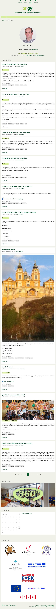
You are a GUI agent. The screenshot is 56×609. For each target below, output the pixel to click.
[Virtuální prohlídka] (28, 495)
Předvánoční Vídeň (7, 367)
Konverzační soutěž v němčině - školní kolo (14, 64)
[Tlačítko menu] (2, 17)
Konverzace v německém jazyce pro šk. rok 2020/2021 (17, 186)
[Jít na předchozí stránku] (15, 474)
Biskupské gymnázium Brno (37, 606)
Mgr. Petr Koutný (20, 66)
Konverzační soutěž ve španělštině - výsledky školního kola (19, 212)
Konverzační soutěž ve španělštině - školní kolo (15, 94)
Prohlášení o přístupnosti (41, 605)
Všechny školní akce (27, 513)
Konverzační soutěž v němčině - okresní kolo (14, 158)
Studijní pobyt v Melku (8, 249)
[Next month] (19, 514)
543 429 (29, 55)
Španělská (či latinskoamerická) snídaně (13, 395)
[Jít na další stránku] (40, 474)
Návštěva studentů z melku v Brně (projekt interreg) (17, 443)
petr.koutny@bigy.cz (39, 55)
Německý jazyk (34, 49)
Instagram (13, 605)
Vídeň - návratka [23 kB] (8, 381)
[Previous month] (17, 514)
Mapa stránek (51, 605)
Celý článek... (5, 88)
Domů (3, 20)
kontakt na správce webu (49, 606)
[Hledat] (6, 17)
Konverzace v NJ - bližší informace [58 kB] (13, 199)
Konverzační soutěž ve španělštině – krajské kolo (16, 132)
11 (37, 474)
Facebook (5, 605)
